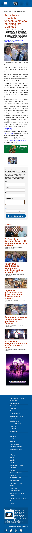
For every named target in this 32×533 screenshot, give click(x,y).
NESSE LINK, (9, 133)
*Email (7, 187)
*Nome (7, 181)
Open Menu (6, 3)
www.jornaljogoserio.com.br (18, 140)
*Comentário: (9, 198)
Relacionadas (10, 225)
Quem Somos (9, 509)
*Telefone (8, 192)
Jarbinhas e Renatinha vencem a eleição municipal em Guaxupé (16, 21)
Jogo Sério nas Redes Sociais (16, 526)
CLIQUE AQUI (9, 129)
